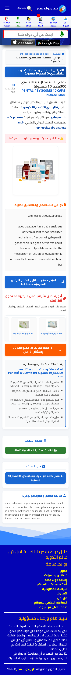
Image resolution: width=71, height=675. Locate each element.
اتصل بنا (62, 593)
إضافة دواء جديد (56, 579)
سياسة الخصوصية (54, 589)
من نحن (62, 598)
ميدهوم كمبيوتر (53, 24)
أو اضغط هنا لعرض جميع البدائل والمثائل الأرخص (33, 349)
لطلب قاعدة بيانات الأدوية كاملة (34, 450)
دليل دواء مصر (25, 669)
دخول (63, 570)
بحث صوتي (18, 24)
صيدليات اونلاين (6, 24)
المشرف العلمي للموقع (50, 602)
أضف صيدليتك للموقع (52, 584)
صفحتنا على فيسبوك (53, 607)
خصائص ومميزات (55, 575)
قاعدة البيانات (28, 24)
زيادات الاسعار (40, 22)
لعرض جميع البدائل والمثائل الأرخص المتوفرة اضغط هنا (33, 282)
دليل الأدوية (66, 24)
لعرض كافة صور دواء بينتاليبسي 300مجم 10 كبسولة (34, 477)
